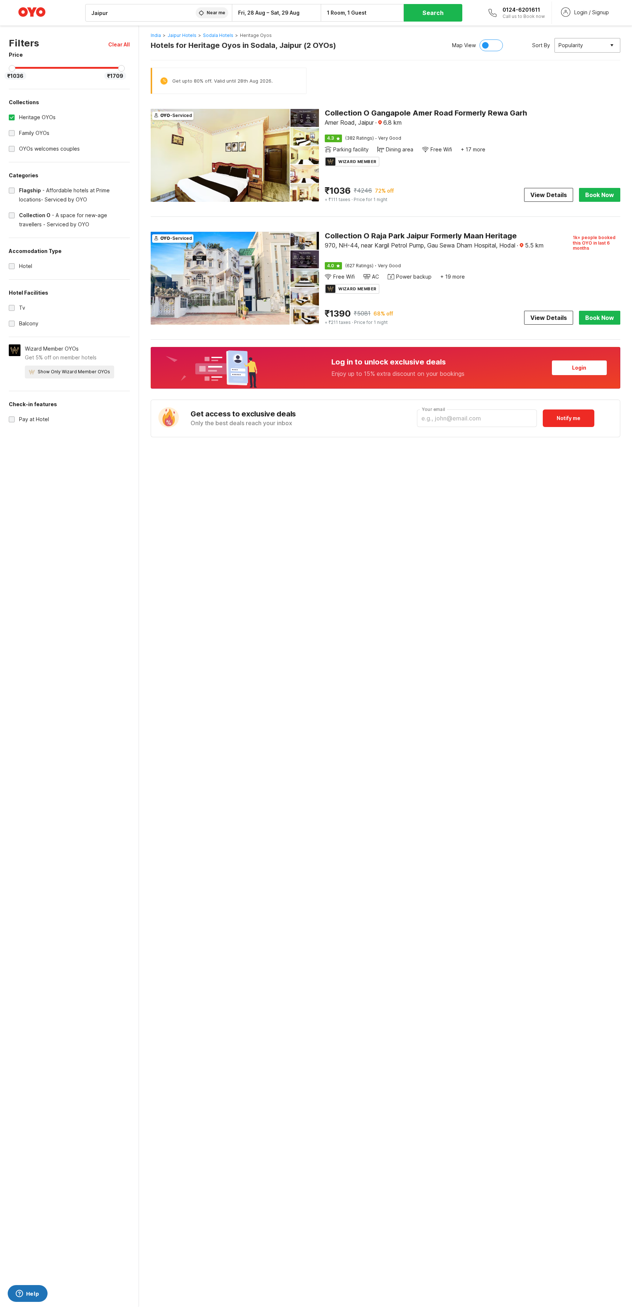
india (156, 35)
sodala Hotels (218, 35)
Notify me (568, 418)
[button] (119, 44)
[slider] (12, 68)
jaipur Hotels (182, 35)
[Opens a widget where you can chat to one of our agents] (27, 1294)
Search (433, 12)
